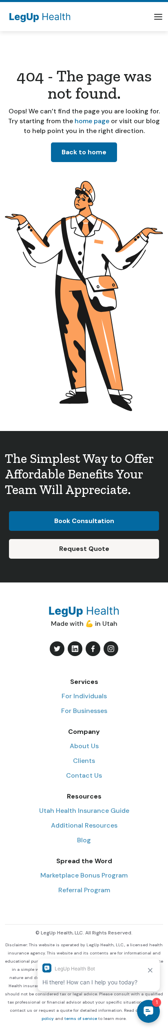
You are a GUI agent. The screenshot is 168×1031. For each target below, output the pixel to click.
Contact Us (84, 775)
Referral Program (84, 890)
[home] (38, 16)
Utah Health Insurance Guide (84, 810)
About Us (84, 746)
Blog (84, 840)
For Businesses (84, 710)
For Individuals (84, 696)
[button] (158, 16)
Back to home (84, 152)
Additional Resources (84, 825)
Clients (84, 760)
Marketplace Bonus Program (84, 875)
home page (91, 121)
